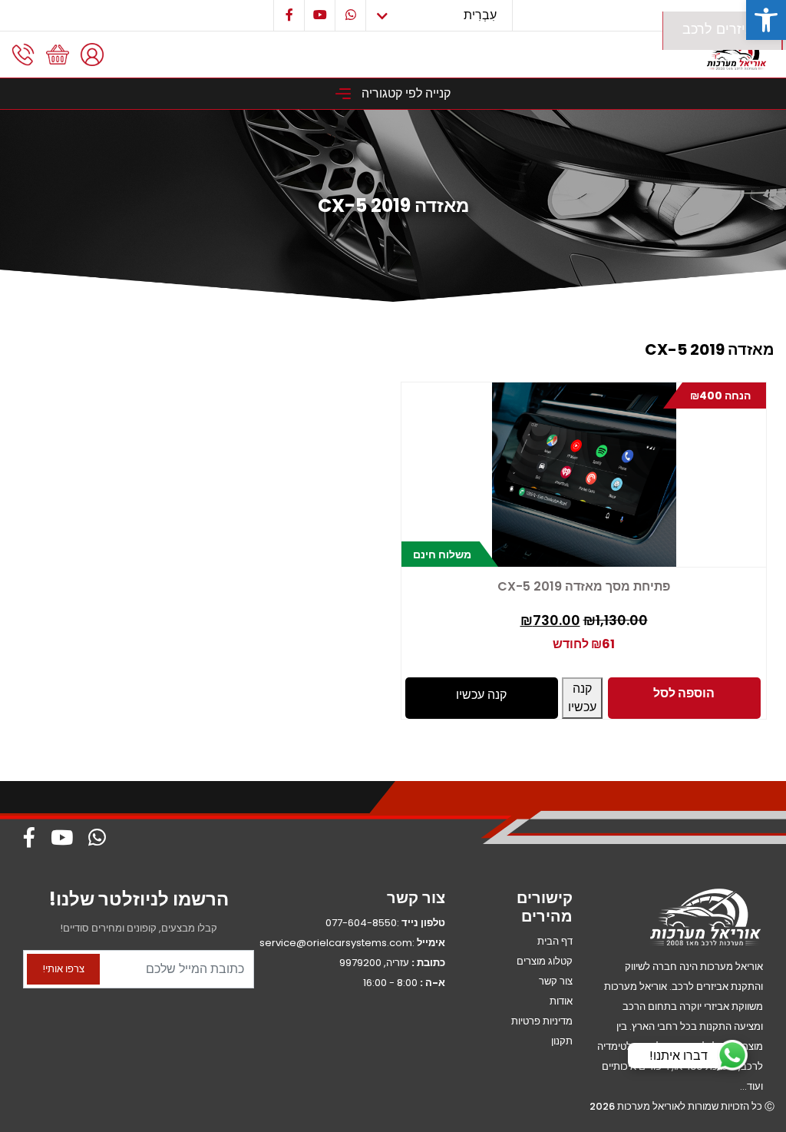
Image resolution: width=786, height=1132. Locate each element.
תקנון (562, 1041)
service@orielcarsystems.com (335, 942)
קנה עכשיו (582, 698)
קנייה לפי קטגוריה (404, 93)
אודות (561, 1001)
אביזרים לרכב (722, 28)
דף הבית (555, 941)
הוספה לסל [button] (684, 693)
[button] (766, 20)
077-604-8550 (361, 922)
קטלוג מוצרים (545, 961)
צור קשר (556, 981)
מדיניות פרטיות (542, 1021)
